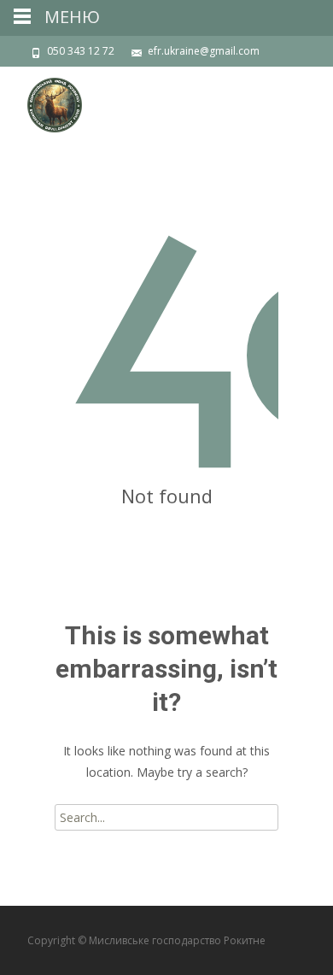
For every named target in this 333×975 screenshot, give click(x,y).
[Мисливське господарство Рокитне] (41, 101)
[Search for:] (166, 817)
